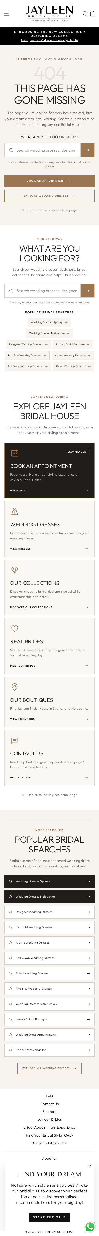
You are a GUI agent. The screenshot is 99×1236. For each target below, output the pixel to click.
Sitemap (49, 1111)
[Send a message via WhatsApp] (90, 1227)
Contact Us (49, 1104)
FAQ (49, 1096)
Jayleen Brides (49, 1119)
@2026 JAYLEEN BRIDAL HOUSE (49, 1232)
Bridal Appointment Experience (49, 1127)
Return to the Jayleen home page (52, 210)
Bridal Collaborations (49, 1143)
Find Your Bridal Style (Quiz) (49, 1135)
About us (49, 1158)
